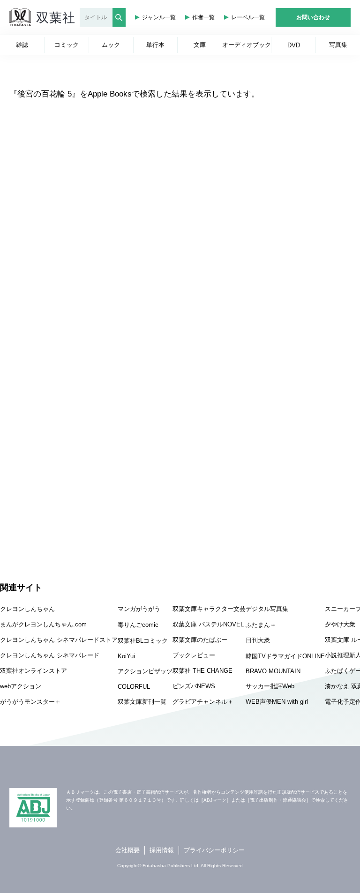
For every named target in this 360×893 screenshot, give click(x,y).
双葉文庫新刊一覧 (142, 701)
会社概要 (127, 850)
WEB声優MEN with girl (277, 701)
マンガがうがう (139, 608)
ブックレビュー (193, 655)
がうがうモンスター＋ (30, 701)
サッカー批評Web (270, 686)
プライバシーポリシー (214, 850)
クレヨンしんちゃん (27, 608)
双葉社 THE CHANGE (202, 670)
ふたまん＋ (261, 624)
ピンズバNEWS (193, 686)
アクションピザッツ (145, 671)
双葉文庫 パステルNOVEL (208, 624)
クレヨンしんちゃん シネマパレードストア (59, 639)
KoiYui (126, 656)
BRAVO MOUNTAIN (273, 671)
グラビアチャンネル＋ (202, 701)
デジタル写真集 (267, 608)
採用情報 (162, 850)
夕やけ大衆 (340, 624)
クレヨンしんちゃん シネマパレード (49, 655)
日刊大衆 (258, 640)
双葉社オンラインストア (33, 670)
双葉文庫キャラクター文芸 (209, 608)
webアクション (20, 686)
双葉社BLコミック (143, 640)
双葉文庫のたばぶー (199, 639)
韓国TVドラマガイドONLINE (285, 656)
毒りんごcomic (138, 624)
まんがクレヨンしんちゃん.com (43, 624)
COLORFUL (134, 686)
